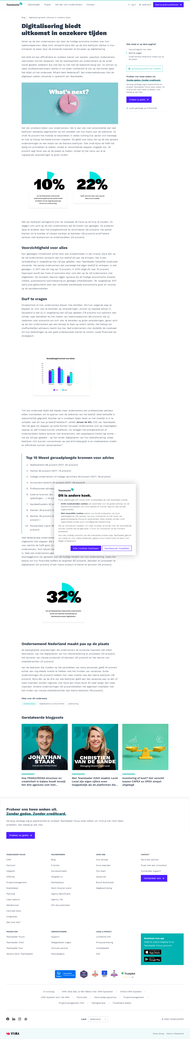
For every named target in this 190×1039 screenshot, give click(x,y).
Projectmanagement (16, 882)
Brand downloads (105, 882)
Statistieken (12, 888)
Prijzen (47, 4)
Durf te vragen (135, 53)
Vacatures (101, 876)
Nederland (71, 541)
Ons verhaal (102, 859)
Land (83, 1019)
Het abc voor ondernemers (68, 4)
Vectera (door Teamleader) (19, 954)
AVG (98, 954)
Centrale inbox (13, 911)
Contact (90, 4)
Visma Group (158, 1034)
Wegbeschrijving (104, 888)
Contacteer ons (152, 878)
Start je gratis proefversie (166, 5)
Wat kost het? (13, 922)
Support (55, 937)
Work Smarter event (61, 888)
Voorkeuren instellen (116, 548)
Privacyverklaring (104, 942)
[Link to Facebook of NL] (7, 1019)
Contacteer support (151, 871)
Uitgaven (10, 871)
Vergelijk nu (57, 876)
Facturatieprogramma (105, 997)
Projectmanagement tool (71, 1003)
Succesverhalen (59, 871)
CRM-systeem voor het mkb (55, 997)
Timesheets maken (122, 1003)
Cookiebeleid (102, 948)
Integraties (11, 916)
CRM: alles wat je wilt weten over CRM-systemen (87, 991)
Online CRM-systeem (131, 991)
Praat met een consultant (154, 865)
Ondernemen (29, 704)
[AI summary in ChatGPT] (25, 1019)
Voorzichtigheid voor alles (140, 49)
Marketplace (57, 882)
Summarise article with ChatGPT (146, 69)
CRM (8, 859)
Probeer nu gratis (137, 100)
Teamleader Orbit (15, 942)
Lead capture (13, 899)
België (60, 541)
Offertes (10, 876)
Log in (133, 5)
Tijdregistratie (98, 1003)
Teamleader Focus (15, 937)
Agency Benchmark (60, 894)
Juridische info (103, 937)
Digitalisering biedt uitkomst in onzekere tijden (50, 17)
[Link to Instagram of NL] (19, 1019)
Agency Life (57, 899)
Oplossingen (34, 4)
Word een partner (150, 859)
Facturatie (82, 997)
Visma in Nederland (175, 1034)
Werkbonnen (12, 905)
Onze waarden (103, 865)
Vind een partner (59, 948)
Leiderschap (73, 704)
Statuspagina (57, 954)
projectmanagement (134, 997)
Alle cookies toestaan (86, 548)
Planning (10, 894)
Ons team (101, 871)
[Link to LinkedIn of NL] (13, 1019)
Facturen (10, 865)
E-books (55, 865)
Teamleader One (14, 948)
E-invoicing (48, 991)
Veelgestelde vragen (61, 942)
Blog (23, 17)
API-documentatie (60, 905)
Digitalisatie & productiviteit (51, 704)
